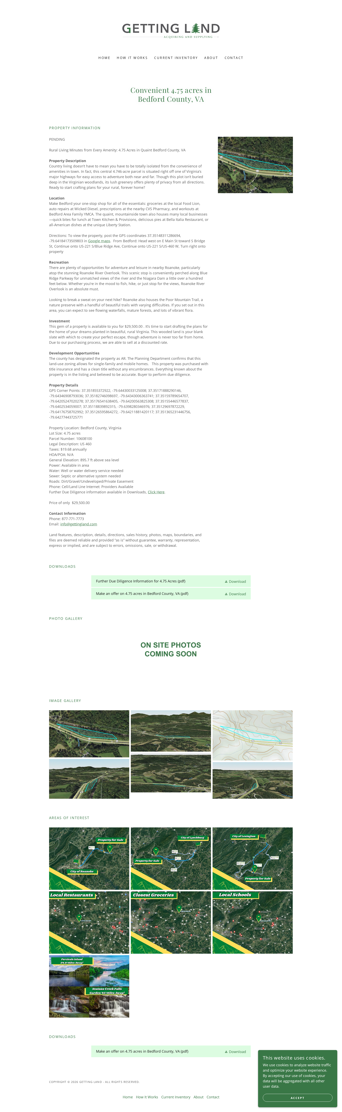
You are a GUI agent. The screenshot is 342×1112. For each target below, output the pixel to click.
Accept (298, 1098)
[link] (171, 30)
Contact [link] (234, 58)
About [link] (211, 58)
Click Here (156, 492)
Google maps (99, 240)
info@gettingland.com (78, 524)
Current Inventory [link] (176, 58)
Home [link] (104, 58)
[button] (235, 581)
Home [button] (128, 1097)
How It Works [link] (132, 58)
